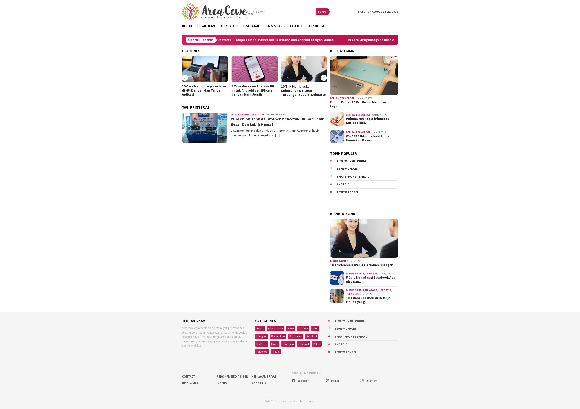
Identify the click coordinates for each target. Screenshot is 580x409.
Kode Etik (258, 383)
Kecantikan (278, 336)
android (343, 184)
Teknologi (257, 114)
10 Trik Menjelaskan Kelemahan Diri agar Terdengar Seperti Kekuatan (303, 91)
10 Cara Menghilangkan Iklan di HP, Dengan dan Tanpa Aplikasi (380, 40)
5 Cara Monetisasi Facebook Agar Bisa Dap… (371, 280)
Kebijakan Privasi (264, 376)
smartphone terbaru (353, 177)
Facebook (303, 381)
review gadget (348, 169)
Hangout (371, 290)
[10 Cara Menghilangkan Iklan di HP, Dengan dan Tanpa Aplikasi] (205, 69)
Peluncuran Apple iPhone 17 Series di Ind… (367, 121)
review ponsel (348, 192)
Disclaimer (190, 383)
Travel (275, 351)
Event (291, 328)
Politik (316, 344)
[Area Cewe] (217, 11)
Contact (188, 376)
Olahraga (288, 344)
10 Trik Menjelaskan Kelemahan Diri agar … (363, 265)
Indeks (222, 383)
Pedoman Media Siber (232, 376)
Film (315, 328)
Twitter (335, 381)
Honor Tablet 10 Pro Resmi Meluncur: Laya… (358, 104)
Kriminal (312, 336)
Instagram (371, 381)
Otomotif (303, 344)
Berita (334, 98)
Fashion (303, 328)
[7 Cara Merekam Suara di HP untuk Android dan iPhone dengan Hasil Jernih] (254, 69)
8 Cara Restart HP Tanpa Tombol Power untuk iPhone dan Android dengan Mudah (255, 40)
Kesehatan (295, 336)
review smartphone (352, 161)
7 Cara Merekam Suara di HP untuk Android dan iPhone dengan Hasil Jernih (252, 90)
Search (322, 12)
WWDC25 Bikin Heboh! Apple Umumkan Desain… (367, 138)
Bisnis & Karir (240, 114)
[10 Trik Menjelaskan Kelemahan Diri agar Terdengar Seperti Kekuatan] (304, 69)
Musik (274, 344)
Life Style (384, 290)
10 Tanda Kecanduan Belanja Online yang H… (368, 300)
